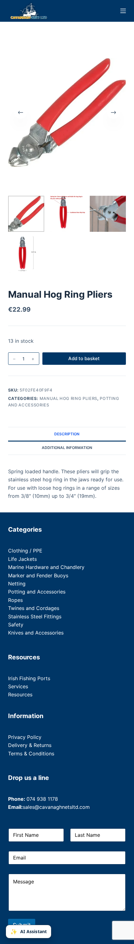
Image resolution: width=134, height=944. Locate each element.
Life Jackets (22, 559)
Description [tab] (66, 434)
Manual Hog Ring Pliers (68, 398)
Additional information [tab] (67, 447)
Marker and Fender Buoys (38, 575)
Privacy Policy (24, 737)
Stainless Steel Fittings (34, 616)
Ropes (15, 600)
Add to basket (84, 358)
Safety (15, 624)
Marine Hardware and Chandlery (46, 567)
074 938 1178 (42, 799)
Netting (17, 583)
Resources (20, 694)
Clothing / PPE (25, 551)
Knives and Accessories (36, 633)
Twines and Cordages (33, 608)
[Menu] (123, 11)
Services (18, 686)
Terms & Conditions (31, 753)
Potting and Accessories (36, 592)
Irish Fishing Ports (29, 678)
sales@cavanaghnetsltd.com (56, 807)
